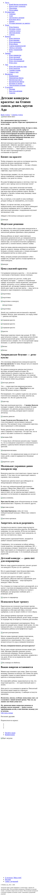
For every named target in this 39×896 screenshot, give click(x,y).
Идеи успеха (5, 115)
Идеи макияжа (14, 40)
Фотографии (13, 10)
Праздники (13, 8)
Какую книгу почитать (17, 6)
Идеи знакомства (15, 55)
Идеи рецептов (14, 68)
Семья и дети (14, 72)
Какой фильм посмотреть (18, 4)
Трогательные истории (17, 85)
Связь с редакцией (11, 881)
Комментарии (10, 735)
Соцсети (12, 93)
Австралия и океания (16, 18)
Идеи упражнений (15, 49)
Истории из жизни (15, 83)
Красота (8, 36)
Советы (12, 34)
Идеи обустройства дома (18, 66)
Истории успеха (15, 29)
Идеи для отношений (16, 61)
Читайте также (10, 733)
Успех (7, 25)
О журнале (9, 87)
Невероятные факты (16, 78)
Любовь (8, 53)
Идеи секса (13, 63)
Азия (11, 16)
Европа (11, 21)
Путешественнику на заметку (19, 23)
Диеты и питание (15, 48)
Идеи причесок (14, 38)
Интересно (9, 74)
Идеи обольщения (15, 59)
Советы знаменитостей (17, 46)
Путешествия (9, 12)
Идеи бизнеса (14, 27)
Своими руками (14, 70)
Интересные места (15, 80)
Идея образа (13, 44)
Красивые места (15, 19)
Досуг (7, 2)
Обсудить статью (7, 713)
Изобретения (13, 76)
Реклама (12, 89)
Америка (12, 14)
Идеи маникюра (15, 42)
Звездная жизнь (14, 33)
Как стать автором (15, 91)
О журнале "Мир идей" (13, 878)
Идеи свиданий (14, 57)
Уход (10, 51)
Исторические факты (16, 81)
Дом (6, 65)
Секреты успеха (14, 31)
